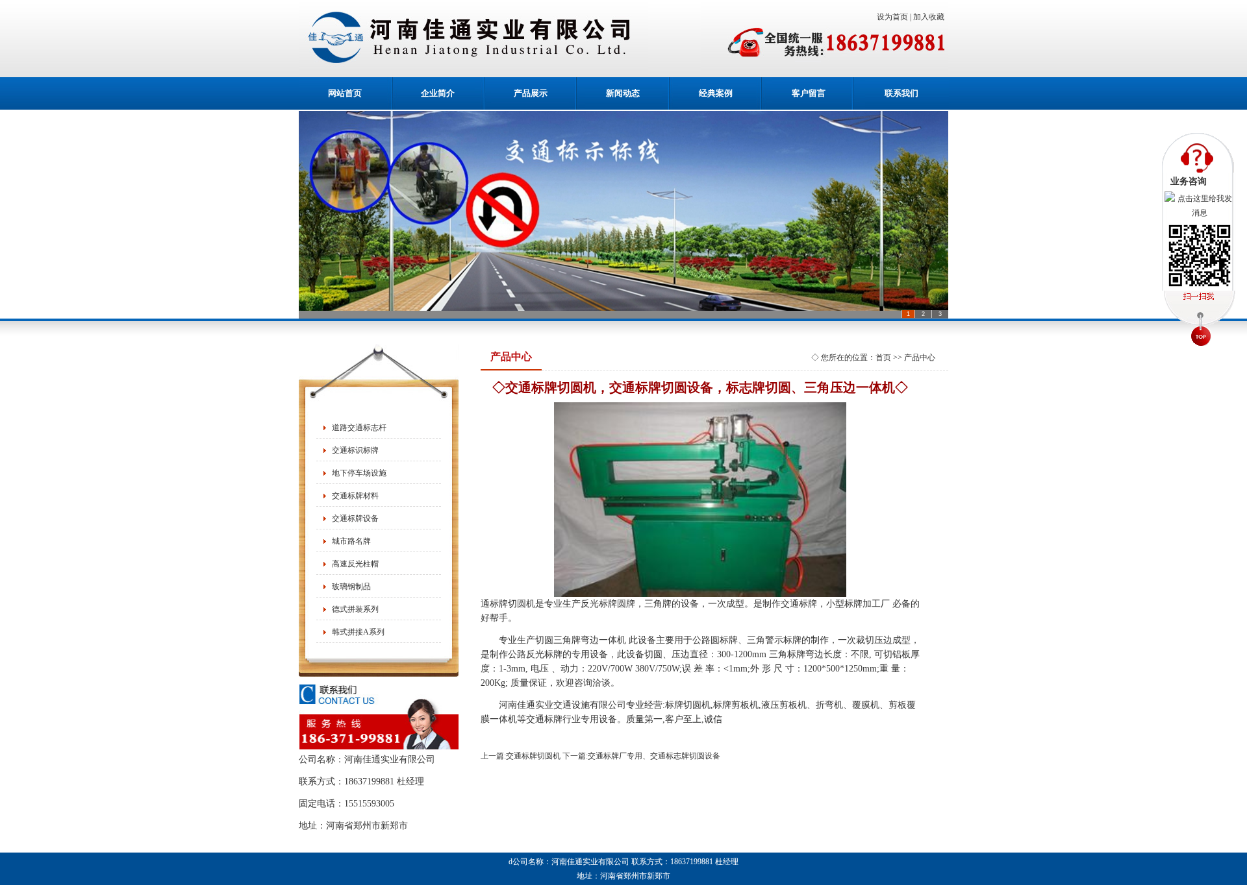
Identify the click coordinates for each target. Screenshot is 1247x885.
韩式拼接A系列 (358, 631)
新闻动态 (623, 93)
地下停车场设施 (359, 473)
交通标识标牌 (355, 450)
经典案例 (716, 93)
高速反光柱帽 (355, 563)
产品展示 (531, 93)
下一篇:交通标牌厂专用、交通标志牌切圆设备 (641, 755)
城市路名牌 (351, 541)
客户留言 (808, 93)
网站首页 (345, 93)
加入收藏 (930, 16)
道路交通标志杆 (359, 427)
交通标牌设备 (355, 518)
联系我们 (901, 93)
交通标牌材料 (355, 495)
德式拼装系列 (355, 609)
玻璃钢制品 (351, 586)
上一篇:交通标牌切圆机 (521, 755)
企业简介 (438, 93)
